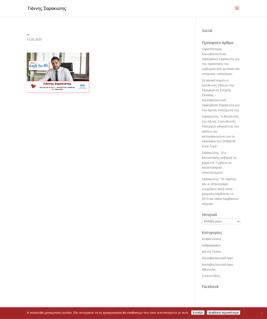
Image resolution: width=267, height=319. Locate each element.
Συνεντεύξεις (211, 276)
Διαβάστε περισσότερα (223, 312)
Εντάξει (198, 312)
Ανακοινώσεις (211, 239)
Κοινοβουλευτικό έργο (217, 258)
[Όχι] (262, 313)
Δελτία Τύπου (211, 251)
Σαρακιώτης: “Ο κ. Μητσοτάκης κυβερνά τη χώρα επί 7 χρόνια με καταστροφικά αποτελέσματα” (219, 162)
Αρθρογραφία (211, 245)
